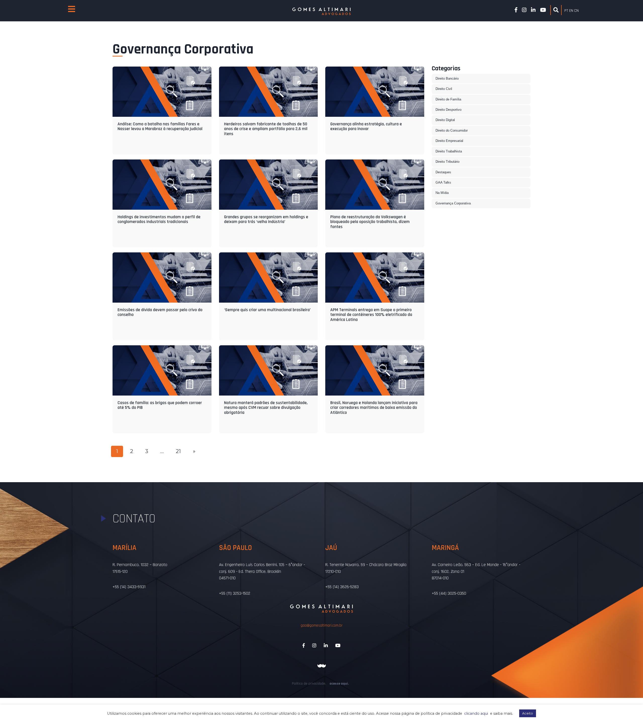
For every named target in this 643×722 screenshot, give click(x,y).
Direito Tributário (447, 161)
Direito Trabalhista (449, 151)
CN (576, 10)
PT (566, 10)
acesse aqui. (339, 683)
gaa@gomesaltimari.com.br (322, 625)
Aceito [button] (527, 713)
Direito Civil (444, 89)
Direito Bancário (447, 78)
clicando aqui (476, 713)
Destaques (443, 172)
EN (571, 10)
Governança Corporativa (453, 203)
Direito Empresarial (449, 141)
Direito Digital (445, 120)
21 (178, 451)
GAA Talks (443, 182)
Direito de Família (448, 99)
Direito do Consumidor (452, 130)
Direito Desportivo (448, 110)
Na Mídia (442, 193)
